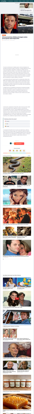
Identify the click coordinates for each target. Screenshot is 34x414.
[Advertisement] (17, 48)
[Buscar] (32, 1)
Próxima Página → (19, 143)
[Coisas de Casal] (3, 1)
